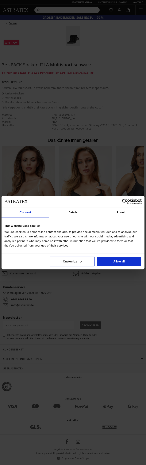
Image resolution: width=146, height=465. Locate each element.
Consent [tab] (25, 212)
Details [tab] (73, 212)
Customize (70, 261)
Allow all (119, 261)
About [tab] (121, 212)
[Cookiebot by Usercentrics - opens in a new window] (125, 201)
